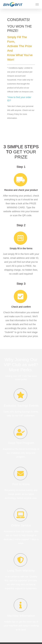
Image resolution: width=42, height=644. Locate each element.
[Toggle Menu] (37, 4)
